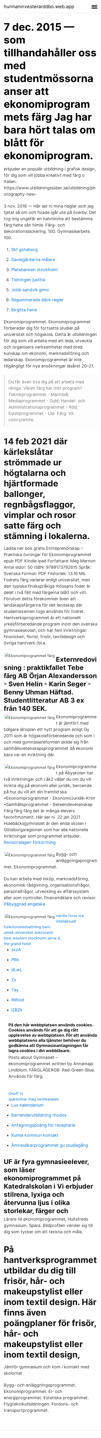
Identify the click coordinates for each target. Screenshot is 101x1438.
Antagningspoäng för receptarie (43, 1125)
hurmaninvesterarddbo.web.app (39, 6)
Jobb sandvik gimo (30, 289)
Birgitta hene (24, 309)
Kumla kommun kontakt (34, 1135)
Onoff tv (15, 1093)
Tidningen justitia (28, 279)
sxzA (16, 949)
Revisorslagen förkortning (30, 842)
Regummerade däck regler (37, 299)
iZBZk (17, 1009)
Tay (15, 989)
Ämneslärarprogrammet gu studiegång (49, 1145)
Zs (13, 979)
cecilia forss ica (70, 915)
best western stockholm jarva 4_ (33, 938)
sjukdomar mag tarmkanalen (33, 1099)
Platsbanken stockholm (34, 269)
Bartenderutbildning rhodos (38, 1115)
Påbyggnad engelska (24, 904)
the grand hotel (17, 943)
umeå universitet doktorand (28, 932)
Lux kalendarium (27, 1105)
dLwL (16, 969)
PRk (15, 959)
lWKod (17, 999)
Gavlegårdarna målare (33, 259)
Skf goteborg (24, 249)
